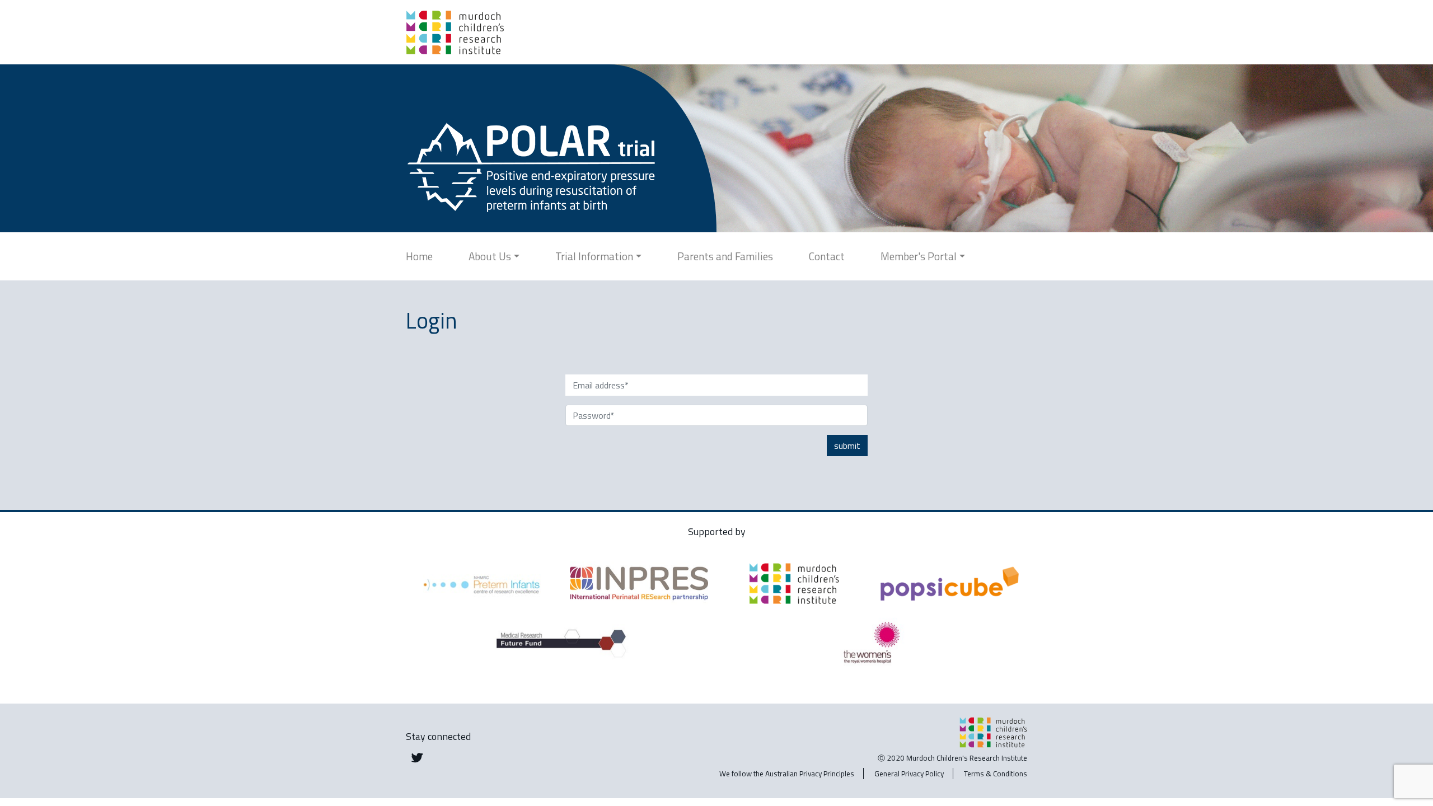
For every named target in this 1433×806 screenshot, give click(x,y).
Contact (827, 256)
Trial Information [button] (594, 256)
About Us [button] (490, 256)
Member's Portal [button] (919, 256)
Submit (847, 445)
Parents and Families (725, 256)
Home (419, 256)
